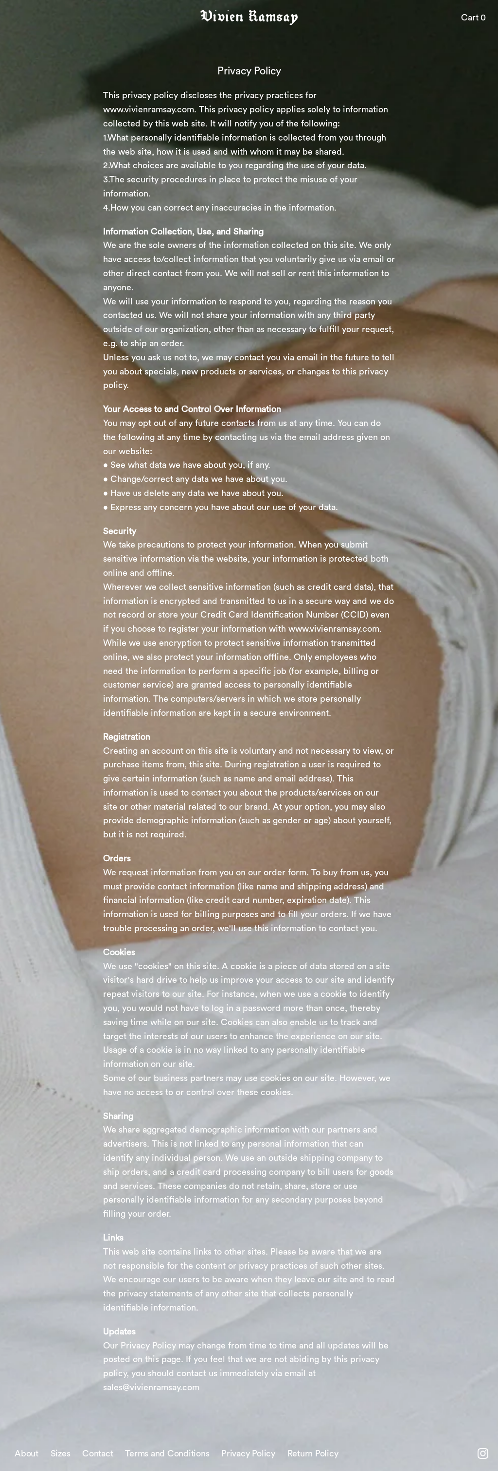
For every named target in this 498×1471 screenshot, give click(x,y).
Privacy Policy (248, 1453)
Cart (473, 17)
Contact (97, 1453)
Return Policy (312, 1453)
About (26, 1453)
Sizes (61, 1453)
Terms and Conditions (167, 1453)
